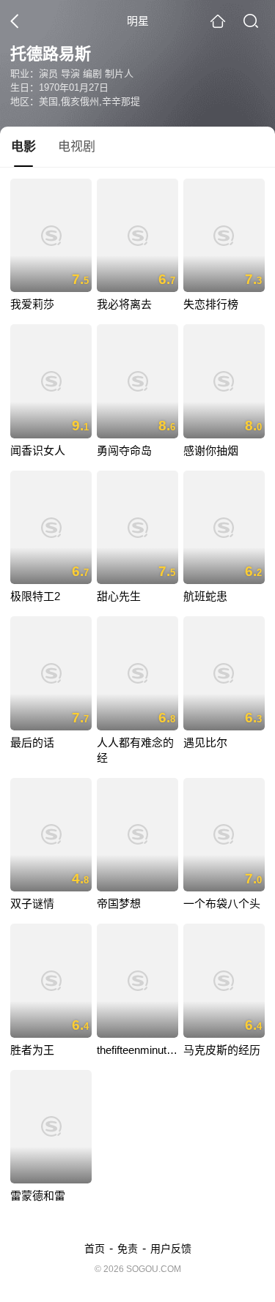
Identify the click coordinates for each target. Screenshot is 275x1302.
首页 (94, 1248)
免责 (127, 1248)
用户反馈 (170, 1248)
